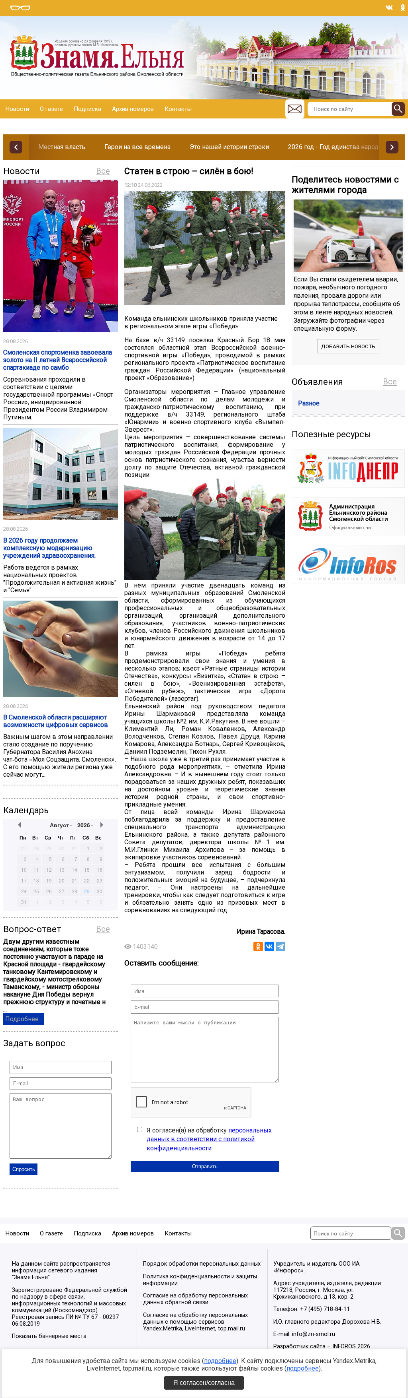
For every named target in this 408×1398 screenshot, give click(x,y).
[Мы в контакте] (389, 7)
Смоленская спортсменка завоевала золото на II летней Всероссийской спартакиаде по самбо (57, 360)
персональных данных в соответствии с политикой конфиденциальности (209, 1139)
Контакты (178, 108)
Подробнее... (23, 1019)
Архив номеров (133, 108)
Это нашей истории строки (229, 147)
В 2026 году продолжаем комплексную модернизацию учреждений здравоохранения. (49, 548)
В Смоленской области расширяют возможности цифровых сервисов (55, 721)
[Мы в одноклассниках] (403, 7)
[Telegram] (280, 946)
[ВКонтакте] (269, 946)
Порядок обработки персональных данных (202, 1263)
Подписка (87, 108)
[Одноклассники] (258, 946)
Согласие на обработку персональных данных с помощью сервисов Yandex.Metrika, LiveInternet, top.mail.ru (195, 1322)
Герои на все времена (137, 147)
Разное (309, 403)
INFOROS (344, 1346)
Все (103, 171)
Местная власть (61, 147)
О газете (51, 108)
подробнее (220, 1361)
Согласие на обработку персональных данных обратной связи (195, 1299)
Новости (17, 108)
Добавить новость (348, 346)
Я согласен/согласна (204, 1382)
